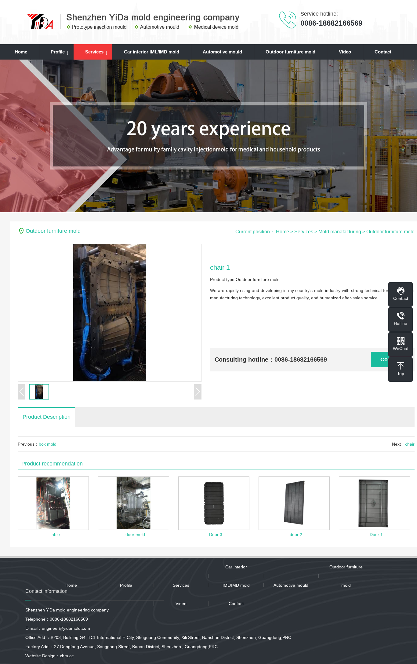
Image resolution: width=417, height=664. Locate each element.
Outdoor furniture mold (290, 51)
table (55, 534)
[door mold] (133, 503)
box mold (47, 444)
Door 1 (376, 534)
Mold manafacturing (339, 231)
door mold (135, 534)
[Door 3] (213, 503)
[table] (53, 503)
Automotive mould (222, 51)
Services (94, 51)
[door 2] (294, 503)
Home (21, 51)
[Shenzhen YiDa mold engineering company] (134, 21)
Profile (58, 51)
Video (345, 51)
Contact (383, 51)
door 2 (296, 534)
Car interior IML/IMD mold (151, 51)
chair (410, 444)
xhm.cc (67, 655)
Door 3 (215, 534)
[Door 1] (374, 503)
